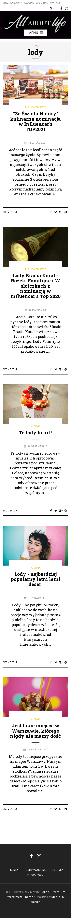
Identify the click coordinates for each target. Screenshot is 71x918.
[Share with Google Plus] (60, 212)
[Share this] (50, 212)
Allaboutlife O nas (36, 2)
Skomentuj (10, 212)
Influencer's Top (35, 107)
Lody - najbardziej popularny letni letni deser (35, 579)
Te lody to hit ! (35, 432)
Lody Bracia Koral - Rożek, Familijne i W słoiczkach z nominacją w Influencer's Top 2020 (35, 286)
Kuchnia (35, 426)
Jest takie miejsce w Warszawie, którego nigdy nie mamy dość (35, 730)
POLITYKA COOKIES (36, 870)
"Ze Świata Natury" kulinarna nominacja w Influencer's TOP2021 (35, 121)
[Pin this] (65, 212)
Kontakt (55, 2)
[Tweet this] (55, 212)
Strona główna (12, 2)
